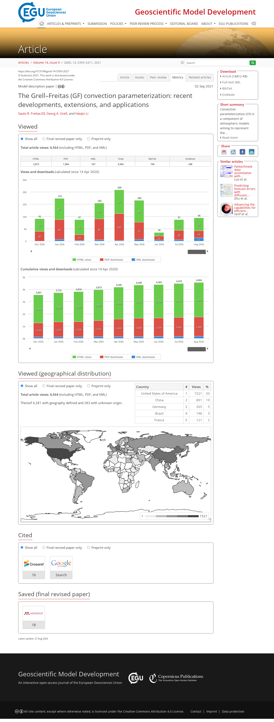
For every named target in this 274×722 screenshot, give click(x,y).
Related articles (200, 77)
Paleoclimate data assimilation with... (243, 171)
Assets (139, 77)
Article (124, 77)
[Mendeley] (224, 151)
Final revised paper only (64, 139)
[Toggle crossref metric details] (34, 563)
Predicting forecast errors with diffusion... (244, 190)
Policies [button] (117, 23)
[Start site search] (253, 62)
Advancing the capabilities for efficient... (245, 207)
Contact (196, 711)
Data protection (233, 711)
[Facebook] (242, 151)
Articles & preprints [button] (64, 23)
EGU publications (233, 23)
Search (61, 575)
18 (34, 625)
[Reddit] (233, 151)
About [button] (207, 23)
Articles (23, 63)
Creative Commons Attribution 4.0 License (153, 711)
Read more (230, 137)
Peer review (158, 77)
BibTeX (227, 88)
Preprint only (101, 139)
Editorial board (184, 23)
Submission (97, 23)
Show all (31, 139)
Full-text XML (231, 82)
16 (34, 575)
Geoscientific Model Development (195, 12)
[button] (182, 63)
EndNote (228, 95)
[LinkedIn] (252, 151)
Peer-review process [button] (147, 23)
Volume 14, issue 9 (46, 63)
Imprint (211, 711)
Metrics (177, 77)
